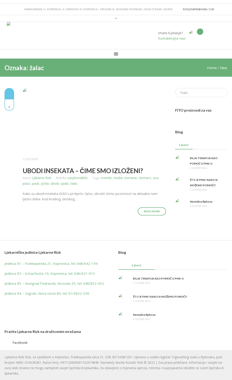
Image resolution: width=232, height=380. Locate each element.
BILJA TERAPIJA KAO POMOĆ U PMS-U (158, 278)
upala (64, 183)
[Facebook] (215, 35)
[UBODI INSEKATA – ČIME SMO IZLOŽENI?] (94, 120)
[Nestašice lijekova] (180, 203)
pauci (26, 183)
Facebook (19, 342)
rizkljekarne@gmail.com (198, 9)
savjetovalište (78, 178)
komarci (145, 178)
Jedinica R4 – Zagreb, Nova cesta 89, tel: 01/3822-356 (47, 293)
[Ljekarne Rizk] (194, 35)
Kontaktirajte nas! (172, 38)
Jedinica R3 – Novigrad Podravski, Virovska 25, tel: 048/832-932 (54, 283)
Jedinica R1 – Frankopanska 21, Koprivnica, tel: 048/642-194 (51, 263)
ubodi (55, 183)
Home (212, 67)
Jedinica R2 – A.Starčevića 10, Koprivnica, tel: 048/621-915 (50, 273)
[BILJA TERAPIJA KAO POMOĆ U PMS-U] (180, 160)
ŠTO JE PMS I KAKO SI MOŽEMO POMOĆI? (160, 296)
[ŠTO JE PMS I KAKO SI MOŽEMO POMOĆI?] (180, 182)
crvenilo (106, 178)
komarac (131, 178)
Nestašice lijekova (201, 201)
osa (155, 178)
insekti (118, 178)
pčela (45, 183)
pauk (35, 183)
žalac (74, 183)
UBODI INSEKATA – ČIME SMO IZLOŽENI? (83, 170)
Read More (152, 211)
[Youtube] (221, 35)
